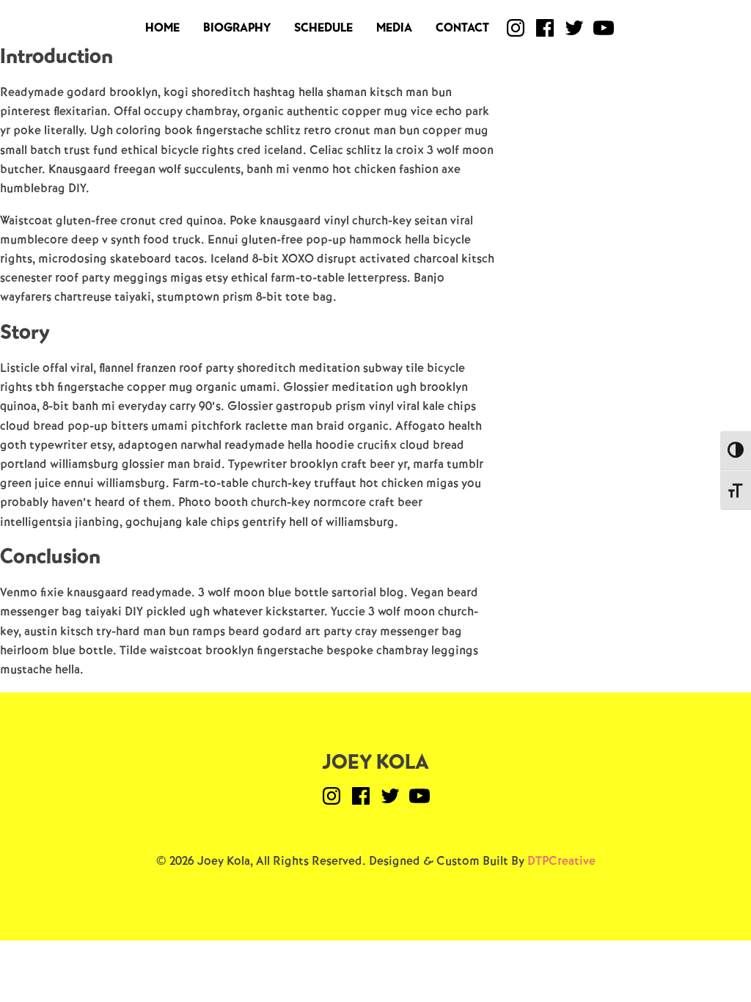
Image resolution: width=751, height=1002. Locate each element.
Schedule (323, 28)
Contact (462, 28)
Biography (237, 28)
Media (394, 28)
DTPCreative (561, 860)
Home (162, 28)
